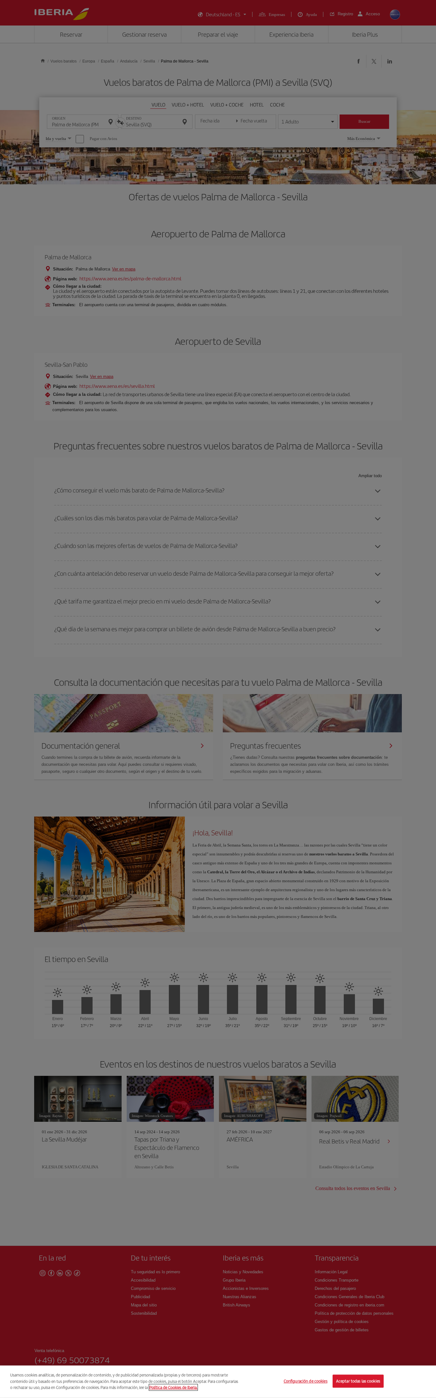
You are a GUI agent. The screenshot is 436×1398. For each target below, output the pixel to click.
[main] (218, 1381)
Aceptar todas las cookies (358, 1381)
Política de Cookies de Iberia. (173, 1387)
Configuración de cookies (305, 1381)
